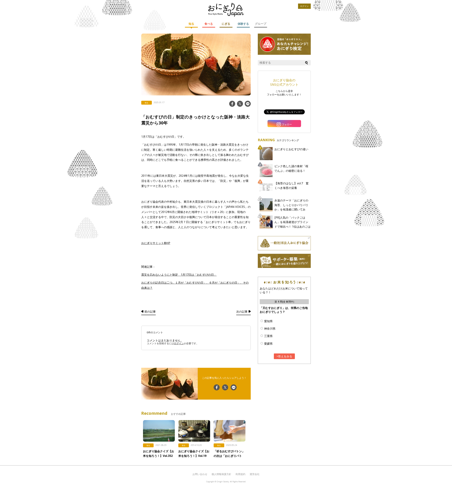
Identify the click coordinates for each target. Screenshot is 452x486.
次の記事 (242, 312)
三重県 (268, 336)
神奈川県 (269, 328)
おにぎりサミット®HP (155, 243)
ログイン (304, 6)
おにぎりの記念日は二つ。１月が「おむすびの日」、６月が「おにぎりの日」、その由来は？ (195, 285)
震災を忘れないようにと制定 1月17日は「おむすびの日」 (179, 275)
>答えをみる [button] (284, 356)
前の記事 (150, 312)
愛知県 (268, 321)
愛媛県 (268, 344)
